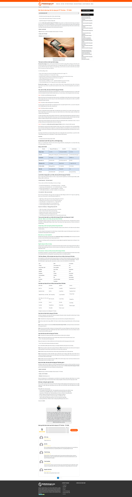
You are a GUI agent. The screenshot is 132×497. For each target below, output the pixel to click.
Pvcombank (71, 263)
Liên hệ (64, 494)
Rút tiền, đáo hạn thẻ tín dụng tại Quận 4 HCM (47, 138)
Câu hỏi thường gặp (66, 491)
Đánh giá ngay (74, 430)
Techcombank (61, 259)
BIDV (55, 259)
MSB (71, 259)
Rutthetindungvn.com (46, 36)
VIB (65, 259)
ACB (39, 263)
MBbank (73, 259)
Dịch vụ (64, 488)
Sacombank (68, 259)
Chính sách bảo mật (66, 492)
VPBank (57, 259)
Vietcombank (52, 259)
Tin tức (64, 489)
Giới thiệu (64, 486)
